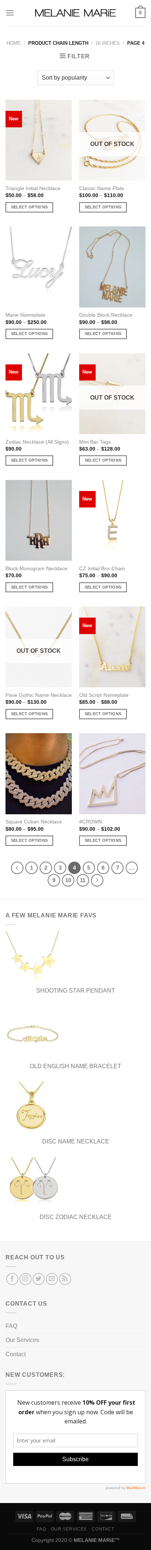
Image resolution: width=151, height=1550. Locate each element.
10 (68, 880)
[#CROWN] (112, 773)
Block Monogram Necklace (36, 568)
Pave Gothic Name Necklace (38, 695)
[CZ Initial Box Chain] (112, 520)
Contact (15, 1354)
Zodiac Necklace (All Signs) (37, 442)
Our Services (22, 1340)
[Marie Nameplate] (38, 266)
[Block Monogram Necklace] (38, 520)
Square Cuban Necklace (33, 822)
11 (82, 880)
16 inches (107, 43)
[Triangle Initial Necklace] (38, 140)
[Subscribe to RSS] (65, 1279)
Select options (29, 207)
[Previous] (17, 868)
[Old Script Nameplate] (112, 647)
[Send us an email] (52, 1279)
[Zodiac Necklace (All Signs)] (38, 393)
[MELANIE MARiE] (75, 13)
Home (14, 43)
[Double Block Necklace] (112, 266)
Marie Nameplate (25, 315)
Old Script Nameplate (104, 695)
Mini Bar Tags (95, 442)
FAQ (11, 1326)
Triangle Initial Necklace (32, 188)
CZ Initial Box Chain (102, 568)
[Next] (97, 880)
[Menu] (9, 13)
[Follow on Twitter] (39, 1279)
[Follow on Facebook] (12, 1279)
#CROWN (90, 822)
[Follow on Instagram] (25, 1279)
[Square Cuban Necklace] (38, 773)
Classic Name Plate (101, 188)
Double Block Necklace (105, 315)
